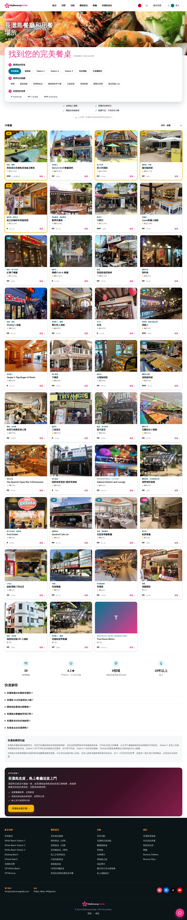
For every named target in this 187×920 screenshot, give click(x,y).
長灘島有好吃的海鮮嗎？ (19, 721)
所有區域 (15, 71)
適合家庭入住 (114, 84)
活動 (73, 5)
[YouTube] (179, 890)
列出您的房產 (149, 841)
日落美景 (71, 84)
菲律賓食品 (38, 84)
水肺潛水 (101, 855)
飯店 (54, 5)
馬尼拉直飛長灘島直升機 (62, 873)
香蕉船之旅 (102, 859)
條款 (97, 914)
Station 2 (55, 71)
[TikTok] (173, 890)
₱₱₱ (50, 97)
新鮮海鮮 (24, 84)
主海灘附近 (97, 71)
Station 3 (69, 71)
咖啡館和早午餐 (55, 84)
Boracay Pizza (149, 859)
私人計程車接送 (58, 855)
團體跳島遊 (102, 845)
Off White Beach (12, 869)
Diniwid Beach (11, 859)
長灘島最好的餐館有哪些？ (20, 693)
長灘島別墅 (10, 864)
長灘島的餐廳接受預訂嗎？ (20, 714)
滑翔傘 (100, 850)
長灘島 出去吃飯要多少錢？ (20, 700)
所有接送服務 (57, 836)
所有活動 (101, 836)
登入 (176, 5)
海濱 (12, 84)
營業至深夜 (98, 84)
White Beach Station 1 (15, 841)
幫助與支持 (148, 845)
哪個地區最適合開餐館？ (19, 707)
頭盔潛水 (101, 864)
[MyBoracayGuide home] (16, 5)
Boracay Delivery (150, 855)
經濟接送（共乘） (59, 845)
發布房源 (157, 5)
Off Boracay (10, 873)
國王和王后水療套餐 (106, 869)
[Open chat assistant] (180, 913)
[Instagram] (159, 890)
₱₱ (33, 97)
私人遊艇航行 (103, 873)
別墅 (64, 5)
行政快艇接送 (57, 859)
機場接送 (84, 5)
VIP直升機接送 (57, 869)
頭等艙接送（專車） (60, 850)
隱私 (90, 914)
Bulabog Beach (11, 855)
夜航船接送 (56, 864)
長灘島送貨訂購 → (21, 808)
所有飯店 (9, 836)
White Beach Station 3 (15, 850)
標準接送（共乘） (59, 841)
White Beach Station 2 (15, 845)
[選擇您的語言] (140, 5)
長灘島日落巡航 (104, 841)
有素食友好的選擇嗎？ (18, 728)
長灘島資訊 (107, 5)
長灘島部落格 (149, 836)
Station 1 (41, 71)
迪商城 (27, 71)
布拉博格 (83, 71)
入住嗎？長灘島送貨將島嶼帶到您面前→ (95, 117)
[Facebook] (166, 890)
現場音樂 (84, 84)
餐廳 (95, 5)
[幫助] (147, 5)
